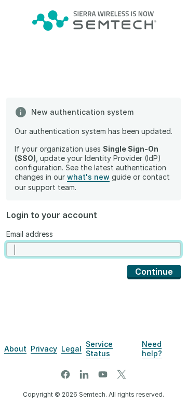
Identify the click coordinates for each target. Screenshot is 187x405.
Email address (29, 234)
